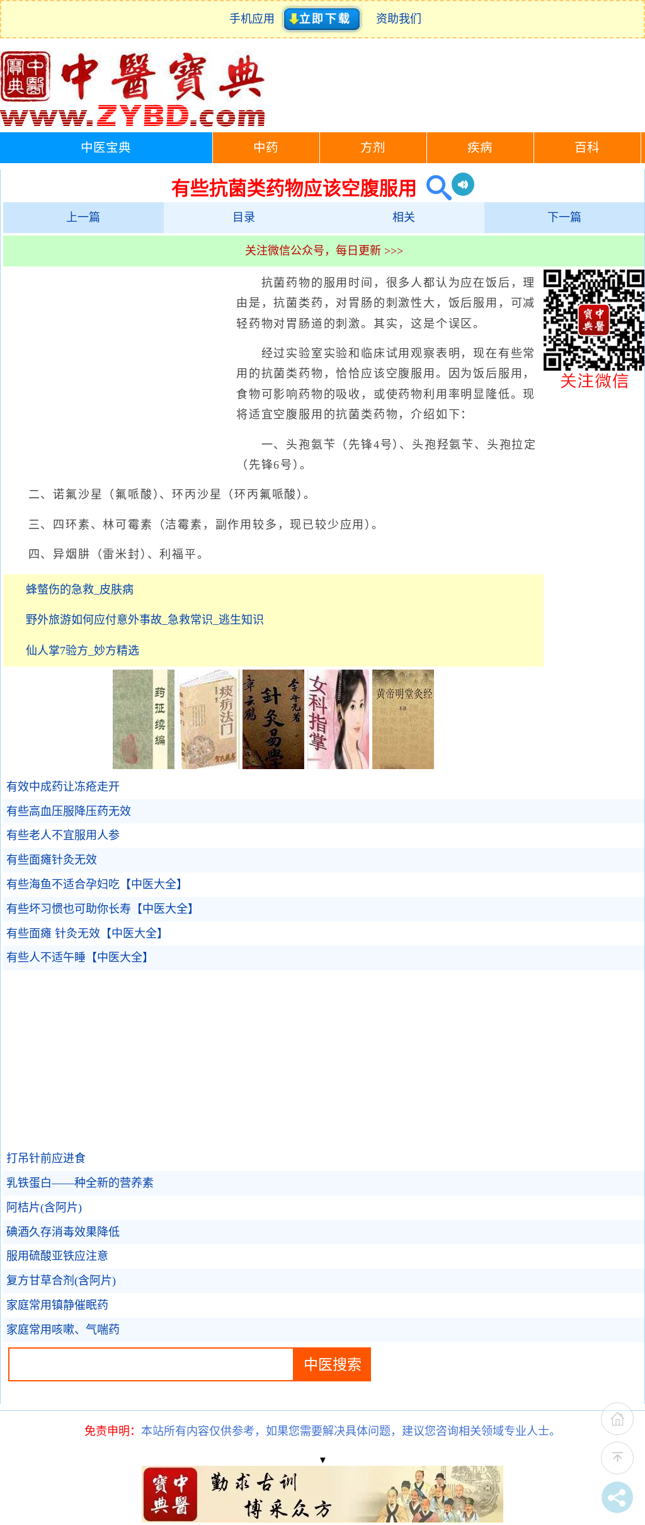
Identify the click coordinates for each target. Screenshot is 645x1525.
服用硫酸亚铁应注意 (57, 1256)
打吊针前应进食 (46, 1158)
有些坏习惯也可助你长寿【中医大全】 (102, 909)
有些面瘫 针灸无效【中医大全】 (87, 933)
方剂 (372, 147)
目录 (243, 217)
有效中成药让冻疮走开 (63, 786)
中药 (265, 147)
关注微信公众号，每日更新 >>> (324, 250)
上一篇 (83, 217)
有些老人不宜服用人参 (63, 835)
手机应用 (254, 19)
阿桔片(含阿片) (44, 1207)
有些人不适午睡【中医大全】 (80, 957)
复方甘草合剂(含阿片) (61, 1280)
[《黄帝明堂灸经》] (403, 765)
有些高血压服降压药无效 (68, 811)
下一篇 (564, 217)
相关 (403, 217)
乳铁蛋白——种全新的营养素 (80, 1183)
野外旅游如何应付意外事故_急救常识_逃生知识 (145, 620)
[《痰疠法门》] (208, 765)
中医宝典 (106, 147)
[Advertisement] (116, 364)
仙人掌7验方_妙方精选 (82, 650)
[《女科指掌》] (338, 765)
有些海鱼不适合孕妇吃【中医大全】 (97, 884)
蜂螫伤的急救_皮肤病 (80, 589)
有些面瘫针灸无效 (51, 860)
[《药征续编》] (143, 765)
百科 (587, 147)
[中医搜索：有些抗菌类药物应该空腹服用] (434, 188)
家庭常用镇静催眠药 (57, 1305)
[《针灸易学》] (273, 765)
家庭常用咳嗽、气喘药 (63, 1329)
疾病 (480, 147)
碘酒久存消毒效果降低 (63, 1232)
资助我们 (398, 19)
